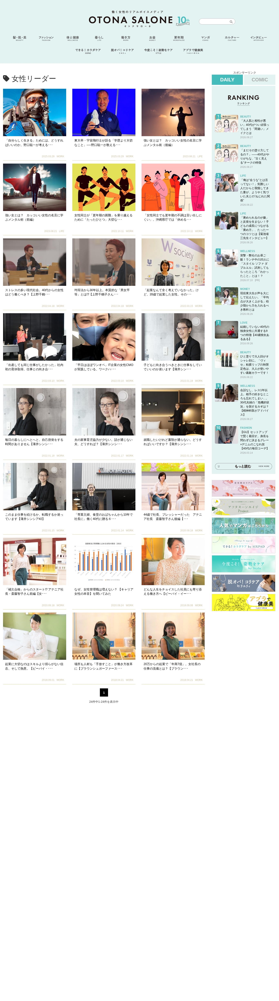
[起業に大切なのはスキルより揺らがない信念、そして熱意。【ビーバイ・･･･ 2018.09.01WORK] (34, 636)
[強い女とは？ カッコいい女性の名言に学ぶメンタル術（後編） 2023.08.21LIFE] (173, 112)
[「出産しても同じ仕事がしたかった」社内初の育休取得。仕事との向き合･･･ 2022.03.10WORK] (34, 337)
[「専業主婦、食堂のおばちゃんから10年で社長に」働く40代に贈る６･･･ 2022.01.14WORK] (103, 486)
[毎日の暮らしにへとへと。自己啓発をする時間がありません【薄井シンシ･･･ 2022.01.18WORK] (34, 411)
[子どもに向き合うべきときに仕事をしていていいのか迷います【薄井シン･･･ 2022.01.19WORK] (173, 337)
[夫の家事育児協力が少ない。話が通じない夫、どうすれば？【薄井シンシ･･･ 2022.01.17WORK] (103, 411)
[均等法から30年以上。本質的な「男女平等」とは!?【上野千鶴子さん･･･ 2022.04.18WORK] (103, 262)
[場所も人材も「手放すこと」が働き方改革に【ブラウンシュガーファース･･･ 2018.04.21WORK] (103, 636)
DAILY (227, 79)
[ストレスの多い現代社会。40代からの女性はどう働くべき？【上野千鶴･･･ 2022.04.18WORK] (34, 262)
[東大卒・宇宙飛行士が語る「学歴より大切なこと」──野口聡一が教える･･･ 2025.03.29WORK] (103, 112)
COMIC (260, 79)
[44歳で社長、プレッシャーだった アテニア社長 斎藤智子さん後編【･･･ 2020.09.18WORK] (173, 486)
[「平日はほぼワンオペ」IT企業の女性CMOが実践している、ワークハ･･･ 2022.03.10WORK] (103, 337)
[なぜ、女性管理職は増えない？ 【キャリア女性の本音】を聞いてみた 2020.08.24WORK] (103, 561)
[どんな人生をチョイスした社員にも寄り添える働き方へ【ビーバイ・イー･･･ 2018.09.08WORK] (173, 561)
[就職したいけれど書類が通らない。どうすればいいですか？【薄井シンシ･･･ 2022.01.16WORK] (173, 411)
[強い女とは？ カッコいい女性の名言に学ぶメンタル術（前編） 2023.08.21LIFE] (34, 187)
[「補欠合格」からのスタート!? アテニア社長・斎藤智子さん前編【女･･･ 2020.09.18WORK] (34, 561)
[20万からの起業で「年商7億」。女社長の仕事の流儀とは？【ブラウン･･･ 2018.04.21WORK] (173, 636)
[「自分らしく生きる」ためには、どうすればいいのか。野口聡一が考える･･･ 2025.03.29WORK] (34, 112)
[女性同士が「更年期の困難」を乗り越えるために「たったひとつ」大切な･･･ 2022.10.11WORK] (103, 187)
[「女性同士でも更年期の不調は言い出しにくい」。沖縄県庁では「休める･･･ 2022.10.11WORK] (173, 187)
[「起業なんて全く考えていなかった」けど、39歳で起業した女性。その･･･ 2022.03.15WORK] (173, 262)
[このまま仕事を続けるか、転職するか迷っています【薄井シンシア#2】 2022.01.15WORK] (34, 486)
